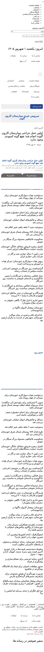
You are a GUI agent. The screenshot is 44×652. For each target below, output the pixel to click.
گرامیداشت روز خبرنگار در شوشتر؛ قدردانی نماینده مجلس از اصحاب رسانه (22, 269)
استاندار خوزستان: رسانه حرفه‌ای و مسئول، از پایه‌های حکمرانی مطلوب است (22, 543)
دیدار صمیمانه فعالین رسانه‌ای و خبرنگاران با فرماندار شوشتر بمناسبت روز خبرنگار (22, 286)
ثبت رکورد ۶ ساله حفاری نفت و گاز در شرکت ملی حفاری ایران (25, 255)
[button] (40, 74)
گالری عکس (39, 609)
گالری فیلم (10, 607)
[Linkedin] (7, 647)
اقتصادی (32, 604)
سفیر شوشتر (38, 629)
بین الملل (22, 604)
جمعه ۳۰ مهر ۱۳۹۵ (33, 145)
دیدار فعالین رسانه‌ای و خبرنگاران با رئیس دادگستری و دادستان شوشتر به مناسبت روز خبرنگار (23, 278)
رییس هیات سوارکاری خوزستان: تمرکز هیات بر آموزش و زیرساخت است (22, 262)
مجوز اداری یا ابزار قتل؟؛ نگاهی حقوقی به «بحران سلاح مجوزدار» (23, 301)
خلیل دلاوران (30, 634)
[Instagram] (33, 68)
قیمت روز (5, 604)
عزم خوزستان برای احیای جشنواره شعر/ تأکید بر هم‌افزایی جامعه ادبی (24, 213)
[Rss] (27, 68)
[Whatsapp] (23, 647)
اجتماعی (40, 604)
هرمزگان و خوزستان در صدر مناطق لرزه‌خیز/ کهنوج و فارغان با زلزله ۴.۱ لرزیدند (22, 294)
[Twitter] (31, 647)
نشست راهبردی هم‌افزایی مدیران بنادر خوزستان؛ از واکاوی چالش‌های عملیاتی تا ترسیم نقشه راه (24, 527)
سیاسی (14, 604)
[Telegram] (15, 647)
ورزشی (40, 607)
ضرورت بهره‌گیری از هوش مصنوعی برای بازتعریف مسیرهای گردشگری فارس (24, 574)
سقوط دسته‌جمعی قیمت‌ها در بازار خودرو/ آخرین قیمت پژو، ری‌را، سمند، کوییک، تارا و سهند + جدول (23, 551)
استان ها (20, 607)
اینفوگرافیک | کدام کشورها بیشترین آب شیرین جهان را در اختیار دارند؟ (25, 535)
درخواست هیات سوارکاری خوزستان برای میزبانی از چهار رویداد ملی (24, 196)
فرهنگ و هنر (30, 607)
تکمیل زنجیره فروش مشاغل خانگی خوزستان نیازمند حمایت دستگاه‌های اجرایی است (22, 247)
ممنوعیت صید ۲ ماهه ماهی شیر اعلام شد (23, 227)
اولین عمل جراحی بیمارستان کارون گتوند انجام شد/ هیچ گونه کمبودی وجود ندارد (22, 136)
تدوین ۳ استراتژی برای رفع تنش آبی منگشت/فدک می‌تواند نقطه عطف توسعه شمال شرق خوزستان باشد (22, 205)
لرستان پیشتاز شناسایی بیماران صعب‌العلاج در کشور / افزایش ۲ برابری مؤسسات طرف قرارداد (23, 583)
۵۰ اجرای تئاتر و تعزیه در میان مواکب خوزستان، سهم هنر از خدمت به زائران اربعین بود (22, 317)
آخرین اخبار (38, 128)
